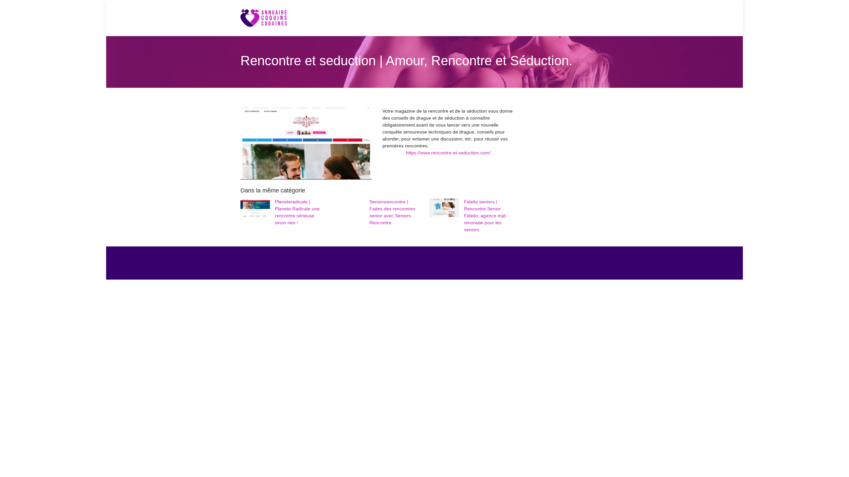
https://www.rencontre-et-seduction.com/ (448, 152)
